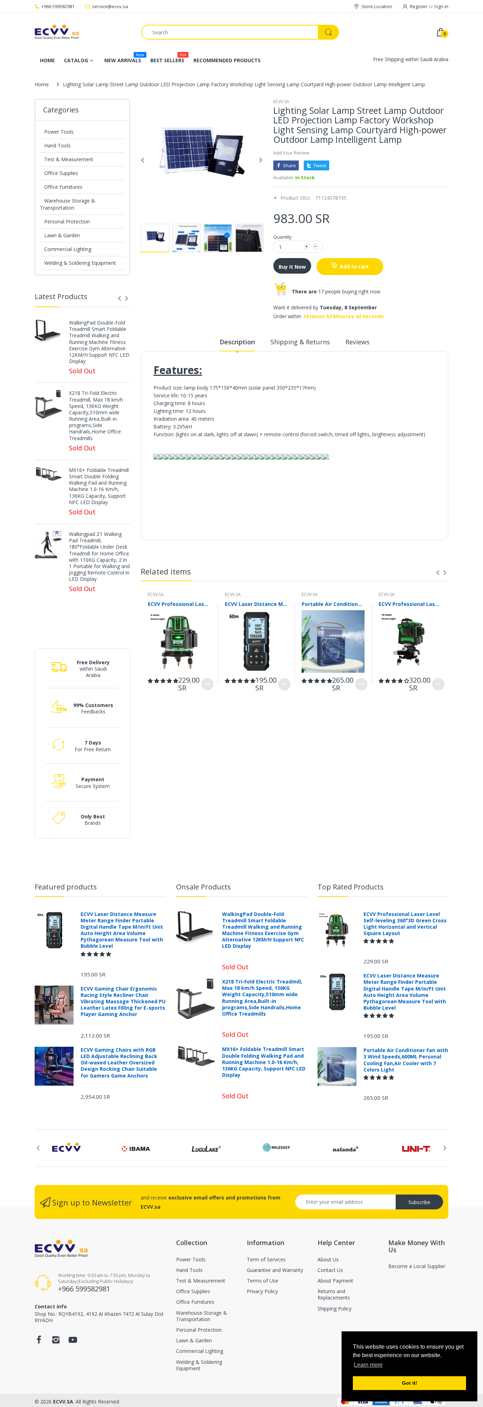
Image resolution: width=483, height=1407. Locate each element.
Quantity (282, 237)
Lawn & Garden (62, 235)
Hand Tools (57, 145)
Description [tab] (237, 342)
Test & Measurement (68, 159)
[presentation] (119, 298)
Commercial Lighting (67, 249)
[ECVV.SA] (82, 32)
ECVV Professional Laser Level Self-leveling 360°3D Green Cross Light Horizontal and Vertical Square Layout (179, 604)
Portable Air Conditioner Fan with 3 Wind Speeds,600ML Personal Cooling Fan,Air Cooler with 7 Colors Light (333, 604)
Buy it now (292, 266)
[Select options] (207, 684)
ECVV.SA (281, 102)
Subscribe (419, 1202)
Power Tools (59, 131)
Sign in (441, 6)
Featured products (66, 887)
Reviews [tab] (357, 342)
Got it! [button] (409, 1383)
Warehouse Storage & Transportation (67, 204)
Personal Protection (67, 221)
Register (418, 6)
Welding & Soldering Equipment (80, 262)
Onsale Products (203, 887)
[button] (163, 680)
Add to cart (354, 266)
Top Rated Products (351, 887)
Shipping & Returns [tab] (300, 342)
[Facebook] (39, 1342)
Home (42, 84)
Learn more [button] (368, 1365)
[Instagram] (56, 1342)
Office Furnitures (63, 186)
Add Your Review (291, 153)
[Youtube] (73, 1342)
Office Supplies (61, 173)
